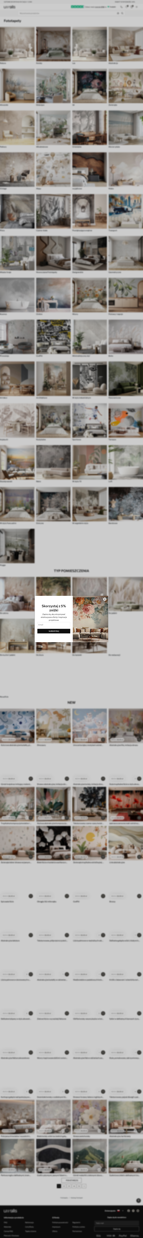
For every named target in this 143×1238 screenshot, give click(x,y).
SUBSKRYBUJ (54, 631)
